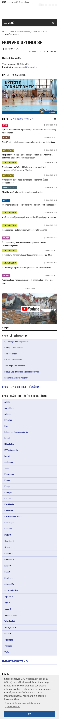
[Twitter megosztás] (47, 51)
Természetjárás (10, 615)
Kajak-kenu (9, 474)
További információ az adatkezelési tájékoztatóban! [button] (22, 705)
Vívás (6, 652)
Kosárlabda (9, 504)
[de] (50, 5)
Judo (6, 468)
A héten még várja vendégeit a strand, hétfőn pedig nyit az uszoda (29, 217)
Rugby (6, 566)
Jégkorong (8, 462)
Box (6, 426)
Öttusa (7, 547)
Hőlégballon (9, 444)
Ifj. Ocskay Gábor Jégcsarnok (16, 341)
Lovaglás (8, 528)
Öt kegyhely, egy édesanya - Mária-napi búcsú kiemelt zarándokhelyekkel (24, 244)
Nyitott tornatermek (15, 661)
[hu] (40, 5)
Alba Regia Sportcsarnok (14, 365)
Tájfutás (7, 596)
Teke (6, 602)
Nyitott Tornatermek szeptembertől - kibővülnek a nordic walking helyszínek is (29, 131)
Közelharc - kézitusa (12, 516)
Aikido (7, 402)
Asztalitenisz (9, 408)
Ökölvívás (8, 541)
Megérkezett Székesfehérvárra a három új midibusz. (23, 192)
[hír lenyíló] (55, 119)
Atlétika (7, 414)
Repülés (7, 553)
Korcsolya (8, 510)
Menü (10, 23)
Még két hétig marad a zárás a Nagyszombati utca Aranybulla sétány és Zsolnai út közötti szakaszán (27, 156)
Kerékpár (8, 492)
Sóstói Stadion (10, 353)
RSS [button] (4, 674)
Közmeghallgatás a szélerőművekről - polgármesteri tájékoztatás (29, 205)
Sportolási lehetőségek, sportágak (25, 32)
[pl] (46, 5)
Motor (7, 535)
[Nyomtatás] (55, 51)
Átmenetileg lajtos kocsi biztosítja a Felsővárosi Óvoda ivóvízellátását (25, 181)
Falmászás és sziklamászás (16, 432)
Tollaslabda (9, 621)
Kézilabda (8, 498)
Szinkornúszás (10, 590)
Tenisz (45, 32)
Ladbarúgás (9, 522)
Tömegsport (9, 627)
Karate (7, 480)
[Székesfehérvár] (28, 13)
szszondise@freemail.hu (25, 67)
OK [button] (29, 714)
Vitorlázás (8, 640)
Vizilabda (8, 646)
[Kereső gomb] (53, 22)
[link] (29, 96)
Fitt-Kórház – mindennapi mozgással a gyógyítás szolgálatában (28, 142)
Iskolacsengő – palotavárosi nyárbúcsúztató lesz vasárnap (26, 267)
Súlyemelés (9, 584)
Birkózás (8, 420)
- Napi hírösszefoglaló (20, 119)
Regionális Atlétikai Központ (16, 377)
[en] (43, 5)
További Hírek (29, 289)
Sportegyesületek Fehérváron (21, 386)
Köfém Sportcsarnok (13, 359)
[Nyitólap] (3, 32)
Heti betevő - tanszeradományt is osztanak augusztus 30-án (27, 255)
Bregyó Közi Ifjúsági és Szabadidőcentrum (21, 372)
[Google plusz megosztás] (51, 51)
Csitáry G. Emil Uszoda (13, 347)
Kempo (7, 486)
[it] (53, 5)
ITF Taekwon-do (11, 450)
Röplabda (8, 559)
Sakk (6, 572)
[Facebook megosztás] (44, 51)
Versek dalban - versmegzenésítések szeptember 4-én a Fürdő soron (28, 281)
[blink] (56, 5)
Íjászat (7, 456)
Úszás (7, 633)
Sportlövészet (10, 578)
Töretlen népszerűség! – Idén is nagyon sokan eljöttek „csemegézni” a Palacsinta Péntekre (24, 169)
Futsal (7, 438)
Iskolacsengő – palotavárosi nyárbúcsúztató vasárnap (24, 230)
